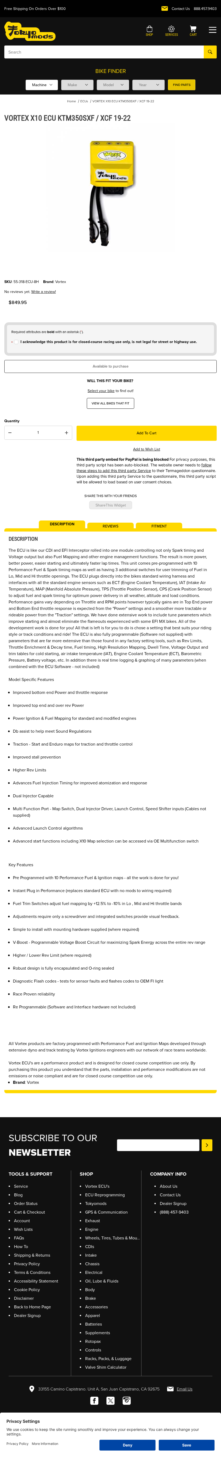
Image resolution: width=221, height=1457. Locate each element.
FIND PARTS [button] (182, 84)
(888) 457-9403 (174, 1212)
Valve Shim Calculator (105, 1367)
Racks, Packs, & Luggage (108, 1358)
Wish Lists (23, 1229)
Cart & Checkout (29, 1212)
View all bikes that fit (110, 403)
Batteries (93, 1324)
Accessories (96, 1307)
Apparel (92, 1315)
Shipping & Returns (32, 1255)
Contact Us (181, 9)
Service (21, 1186)
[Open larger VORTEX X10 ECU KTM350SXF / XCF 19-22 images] (110, 187)
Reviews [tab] (110, 525)
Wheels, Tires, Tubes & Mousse (114, 1238)
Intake (91, 1255)
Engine (91, 1229)
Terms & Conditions (32, 1272)
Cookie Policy (27, 1290)
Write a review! (43, 292)
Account (22, 1221)
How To (21, 1246)
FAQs (19, 1238)
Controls (93, 1350)
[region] (110, 266)
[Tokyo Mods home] (30, 31)
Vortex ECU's (97, 1186)
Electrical (93, 1272)
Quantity (11, 421)
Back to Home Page (32, 1307)
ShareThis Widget (110, 505)
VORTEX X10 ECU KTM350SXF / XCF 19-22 (123, 101)
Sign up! (207, 1145)
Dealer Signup (27, 1315)
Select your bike (101, 391)
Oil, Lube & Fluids (101, 1281)
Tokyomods (95, 1203)
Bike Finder (110, 71)
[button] (149, 31)
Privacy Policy (27, 1264)
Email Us (184, 1389)
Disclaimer (24, 1298)
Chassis (92, 1264)
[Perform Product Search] (210, 52)
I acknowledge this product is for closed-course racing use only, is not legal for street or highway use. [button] (108, 342)
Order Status (25, 1203)
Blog (18, 1195)
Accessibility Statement (36, 1281)
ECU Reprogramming (105, 1195)
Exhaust (92, 1221)
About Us (168, 1186)
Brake (90, 1298)
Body (90, 1290)
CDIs (89, 1246)
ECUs (84, 101)
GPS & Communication (106, 1212)
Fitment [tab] (159, 525)
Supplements (97, 1333)
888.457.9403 (205, 9)
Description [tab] (62, 523)
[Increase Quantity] (66, 432)
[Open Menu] (213, 30)
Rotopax (93, 1341)
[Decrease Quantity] (10, 432)
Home (71, 101)
